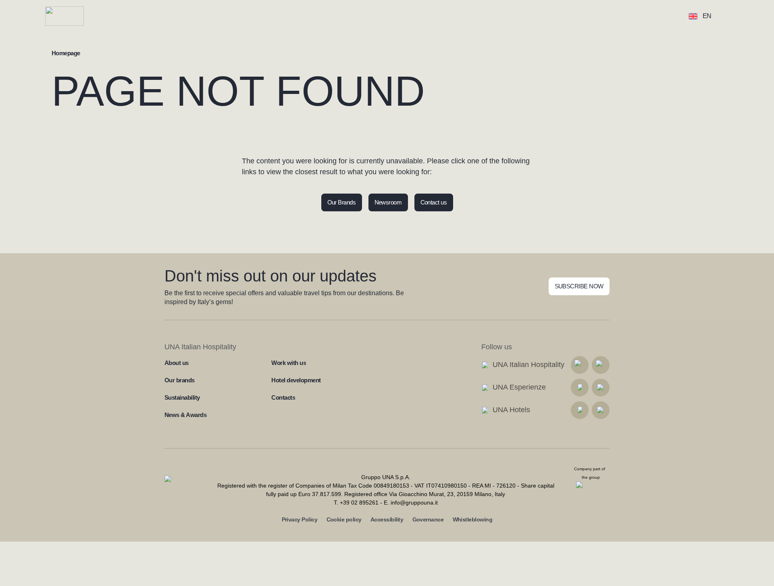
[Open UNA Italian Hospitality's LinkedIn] (580, 365)
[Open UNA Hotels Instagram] (601, 410)
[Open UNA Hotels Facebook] (580, 410)
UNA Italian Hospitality (528, 365)
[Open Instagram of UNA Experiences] (601, 387)
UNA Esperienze (519, 387)
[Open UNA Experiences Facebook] (580, 387)
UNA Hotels (511, 410)
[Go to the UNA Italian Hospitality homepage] (71, 16)
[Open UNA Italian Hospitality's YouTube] (601, 365)
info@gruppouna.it (414, 502)
